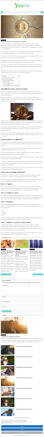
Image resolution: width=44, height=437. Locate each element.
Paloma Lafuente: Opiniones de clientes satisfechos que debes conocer (7, 252)
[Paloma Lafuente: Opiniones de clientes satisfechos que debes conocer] (7, 244)
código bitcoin (4, 136)
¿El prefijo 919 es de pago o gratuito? (24, 377)
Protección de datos (23, 435)
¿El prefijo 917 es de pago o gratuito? (24, 346)
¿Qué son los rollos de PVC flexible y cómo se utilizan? (36, 251)
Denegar (22, 429)
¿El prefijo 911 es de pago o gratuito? (24, 409)
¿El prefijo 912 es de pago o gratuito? (24, 388)
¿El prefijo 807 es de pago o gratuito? (24, 357)
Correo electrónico (6, 301)
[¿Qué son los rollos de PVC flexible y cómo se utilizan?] (36, 244)
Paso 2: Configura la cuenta (8, 83)
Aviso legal (28, 435)
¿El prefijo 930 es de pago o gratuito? (24, 367)
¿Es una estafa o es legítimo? (7, 79)
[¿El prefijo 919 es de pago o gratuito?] (7, 381)
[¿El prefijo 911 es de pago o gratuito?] (7, 413)
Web (3, 306)
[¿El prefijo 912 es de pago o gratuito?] (7, 392)
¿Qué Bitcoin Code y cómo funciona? (8, 77)
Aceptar (22, 426)
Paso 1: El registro (7, 81)
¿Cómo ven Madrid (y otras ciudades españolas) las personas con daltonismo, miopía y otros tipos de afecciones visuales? (6, 274)
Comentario (5, 285)
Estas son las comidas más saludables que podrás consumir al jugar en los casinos (21, 253)
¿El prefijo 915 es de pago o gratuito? (10, 337)
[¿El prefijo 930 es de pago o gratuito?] (7, 371)
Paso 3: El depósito (7, 84)
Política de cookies (17, 435)
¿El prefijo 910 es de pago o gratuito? (24, 398)
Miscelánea (3, 40)
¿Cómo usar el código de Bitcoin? (8, 80)
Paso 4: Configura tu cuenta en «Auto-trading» (11, 85)
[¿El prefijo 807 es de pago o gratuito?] (7, 360)
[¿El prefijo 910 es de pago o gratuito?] (7, 402)
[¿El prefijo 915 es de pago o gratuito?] (22, 325)
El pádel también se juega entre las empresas (38, 274)
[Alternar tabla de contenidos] (18, 76)
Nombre (4, 296)
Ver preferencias (22, 432)
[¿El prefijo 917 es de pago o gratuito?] (7, 350)
